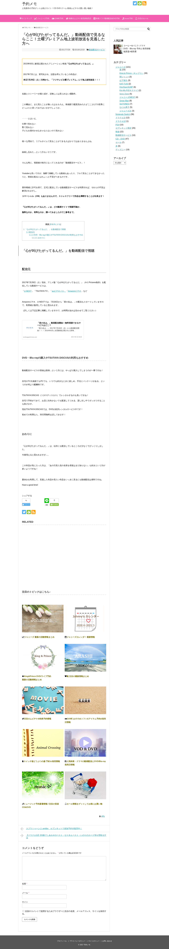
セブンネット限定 (123, 128)
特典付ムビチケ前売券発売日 (79, 18)
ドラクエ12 (121, 121)
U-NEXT (28, 291)
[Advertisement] (64, 556)
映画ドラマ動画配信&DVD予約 (108, 18)
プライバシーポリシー (77, 941)
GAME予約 (58, 18)
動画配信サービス (97, 50)
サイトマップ (26, 18)
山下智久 (123, 80)
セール (118, 142)
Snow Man (124, 101)
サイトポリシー (94, 941)
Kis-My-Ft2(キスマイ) (129, 90)
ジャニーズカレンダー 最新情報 (81, 637)
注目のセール (142, 18)
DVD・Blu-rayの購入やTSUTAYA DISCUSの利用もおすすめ (56, 235)
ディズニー (120, 150)
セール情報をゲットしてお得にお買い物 (84, 804)
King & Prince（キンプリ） (132, 73)
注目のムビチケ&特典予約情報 (37, 719)
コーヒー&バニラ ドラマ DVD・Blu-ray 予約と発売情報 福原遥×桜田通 (137, 49)
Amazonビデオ (74, 291)
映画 (118, 132)
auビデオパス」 (59, 291)
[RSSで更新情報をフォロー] (144, 3)
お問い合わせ (107, 941)
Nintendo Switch (123, 114)
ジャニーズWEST (127, 97)
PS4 (117, 125)
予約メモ (29, 4)
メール (25, 893)
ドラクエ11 (120, 118)
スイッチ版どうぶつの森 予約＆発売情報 (42, 761)
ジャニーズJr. (125, 111)
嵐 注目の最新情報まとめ (78, 676)
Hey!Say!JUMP (126, 87)
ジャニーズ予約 (43, 18)
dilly (103, 816)
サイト (25, 902)
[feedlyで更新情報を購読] (140, 3)
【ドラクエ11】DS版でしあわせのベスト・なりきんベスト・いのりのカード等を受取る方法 (66, 836)
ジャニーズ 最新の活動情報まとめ (39, 637)
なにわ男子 (124, 107)
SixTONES (124, 104)
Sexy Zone (124, 94)
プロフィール (62, 941)
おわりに (38, 238)
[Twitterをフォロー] (135, 3)
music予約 (128, 18)
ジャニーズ (120, 67)
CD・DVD (120, 139)
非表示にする (55, 224)
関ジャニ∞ (124, 77)
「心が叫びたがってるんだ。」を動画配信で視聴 (44, 229)
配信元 (30, 232)
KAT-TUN (124, 84)
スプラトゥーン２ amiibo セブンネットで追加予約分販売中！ (54, 828)
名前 (24, 884)
